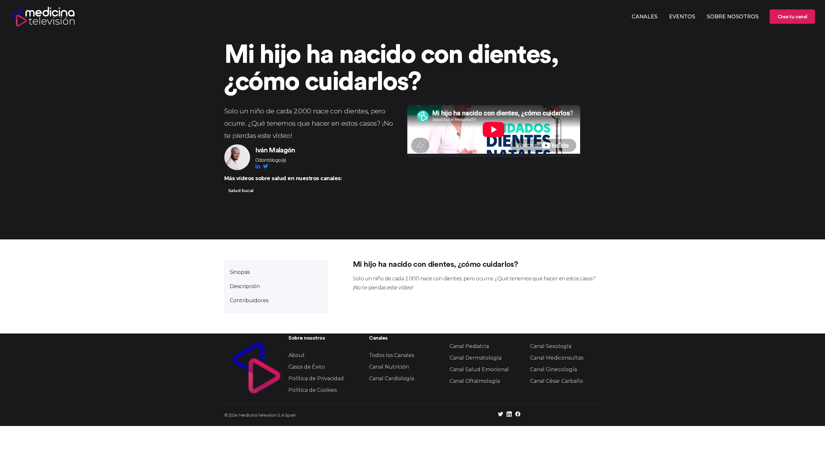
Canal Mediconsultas (556, 358)
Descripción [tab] (245, 286)
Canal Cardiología (391, 378)
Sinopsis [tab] (240, 272)
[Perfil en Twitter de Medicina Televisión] (500, 415)
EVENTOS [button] (682, 17)
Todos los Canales (391, 355)
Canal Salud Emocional (479, 369)
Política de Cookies (312, 390)
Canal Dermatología (475, 358)
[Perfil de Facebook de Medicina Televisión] (517, 415)
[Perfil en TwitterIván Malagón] (265, 166)
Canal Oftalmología (475, 381)
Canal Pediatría (469, 346)
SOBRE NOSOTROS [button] (733, 17)
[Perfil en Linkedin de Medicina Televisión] (509, 415)
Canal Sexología (550, 346)
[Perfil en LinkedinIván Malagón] (259, 166)
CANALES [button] (644, 17)
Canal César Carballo (556, 381)
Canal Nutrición (389, 367)
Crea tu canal (792, 16)
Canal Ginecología (553, 369)
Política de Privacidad (316, 378)
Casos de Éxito (306, 367)
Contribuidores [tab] (249, 300)
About (296, 355)
